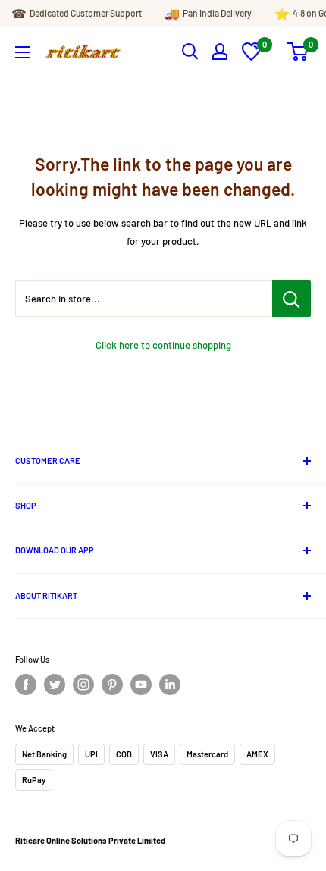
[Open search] (190, 51)
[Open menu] (22, 52)
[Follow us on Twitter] (54, 684)
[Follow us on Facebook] (25, 684)
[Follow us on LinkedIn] (169, 684)
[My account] (219, 51)
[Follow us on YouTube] (141, 684)
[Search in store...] (291, 298)
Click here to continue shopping (163, 345)
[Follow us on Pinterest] (112, 684)
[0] (251, 57)
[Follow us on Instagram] (83, 684)
